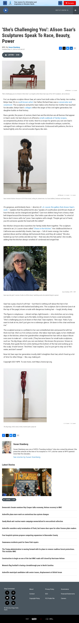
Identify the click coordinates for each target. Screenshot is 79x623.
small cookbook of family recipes (53, 118)
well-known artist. (26, 102)
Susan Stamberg (14, 47)
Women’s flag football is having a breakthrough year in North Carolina (27, 565)
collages (28, 108)
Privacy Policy (49, 589)
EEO (46, 594)
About (31, 589)
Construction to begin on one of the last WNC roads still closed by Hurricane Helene (33, 558)
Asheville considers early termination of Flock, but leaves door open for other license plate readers (39, 528)
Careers (63, 598)
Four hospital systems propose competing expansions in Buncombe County (30, 535)
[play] (5, 10)
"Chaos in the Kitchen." (42, 228)
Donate (70, 3)
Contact (32, 594)
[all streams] (76, 10)
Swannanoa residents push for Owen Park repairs (20, 542)
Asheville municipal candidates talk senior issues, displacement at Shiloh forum (32, 572)
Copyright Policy (34, 598)
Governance (65, 589)
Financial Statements (68, 594)
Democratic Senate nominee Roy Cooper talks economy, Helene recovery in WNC (32, 507)
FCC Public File (50, 598)
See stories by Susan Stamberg (26, 457)
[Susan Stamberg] (6, 447)
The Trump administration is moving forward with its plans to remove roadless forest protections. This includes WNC (38, 550)
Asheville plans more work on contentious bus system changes (25, 514)
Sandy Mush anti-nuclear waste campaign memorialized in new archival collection (32, 521)
